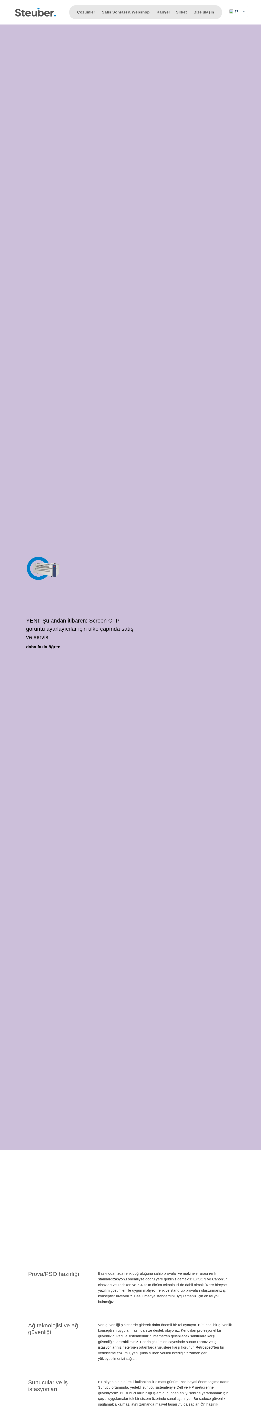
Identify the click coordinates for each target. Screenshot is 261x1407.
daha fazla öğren (43, 646)
